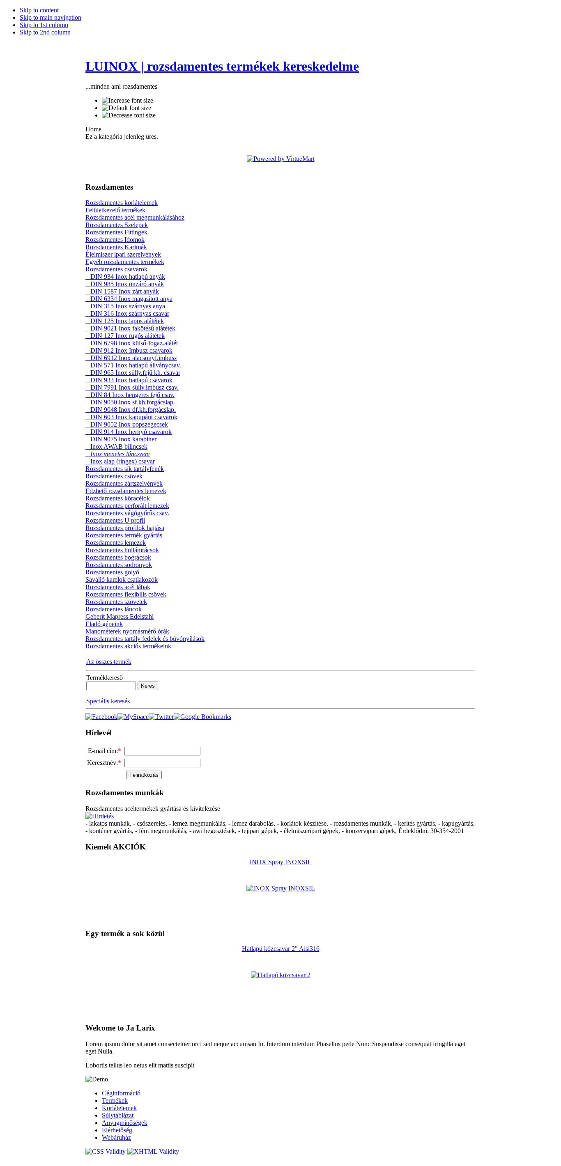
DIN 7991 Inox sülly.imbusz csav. (132, 387)
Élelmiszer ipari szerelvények (123, 254)
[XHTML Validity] (153, 1151)
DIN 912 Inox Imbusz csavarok (128, 350)
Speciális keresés (108, 701)
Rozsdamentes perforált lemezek (127, 505)
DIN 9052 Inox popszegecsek (126, 424)
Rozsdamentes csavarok (116, 269)
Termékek (115, 1100)
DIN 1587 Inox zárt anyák (122, 291)
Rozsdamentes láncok (113, 609)
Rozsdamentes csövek (114, 476)
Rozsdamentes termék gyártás (123, 535)
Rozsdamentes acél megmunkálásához (134, 217)
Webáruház (116, 1137)
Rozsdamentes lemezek (115, 542)
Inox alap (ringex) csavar (120, 461)
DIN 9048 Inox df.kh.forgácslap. (130, 409)
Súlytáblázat (117, 1115)
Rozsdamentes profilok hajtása (124, 527)
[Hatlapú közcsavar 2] (280, 974)
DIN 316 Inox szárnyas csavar (127, 313)
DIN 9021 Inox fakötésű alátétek (130, 328)
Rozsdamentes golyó (112, 572)
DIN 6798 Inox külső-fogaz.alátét (131, 343)
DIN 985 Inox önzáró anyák (124, 283)
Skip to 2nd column (45, 32)
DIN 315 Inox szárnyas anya (125, 306)
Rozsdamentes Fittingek (116, 232)
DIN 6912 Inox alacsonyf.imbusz (131, 357)
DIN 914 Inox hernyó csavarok (128, 431)
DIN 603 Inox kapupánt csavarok (131, 416)
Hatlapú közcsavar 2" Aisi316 (281, 948)
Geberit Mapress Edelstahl (119, 616)
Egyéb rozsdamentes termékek (124, 261)
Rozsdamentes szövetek (116, 601)
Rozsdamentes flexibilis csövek (125, 594)
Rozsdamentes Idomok (115, 239)
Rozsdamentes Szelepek (116, 224)
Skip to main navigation (50, 17)
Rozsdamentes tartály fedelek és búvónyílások (145, 638)
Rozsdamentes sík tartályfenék (124, 468)
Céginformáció (121, 1093)
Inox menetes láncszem (117, 453)
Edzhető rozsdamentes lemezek (125, 490)
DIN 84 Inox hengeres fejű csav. (130, 394)
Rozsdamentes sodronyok (118, 564)
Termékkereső (104, 677)
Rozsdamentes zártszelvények (124, 483)
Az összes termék (108, 661)
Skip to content (39, 10)
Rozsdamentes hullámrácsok (122, 549)
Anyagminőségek (124, 1122)
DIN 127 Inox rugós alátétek (125, 335)
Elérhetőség (117, 1130)
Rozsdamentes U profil (115, 520)
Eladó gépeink (104, 623)
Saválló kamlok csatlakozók (121, 579)
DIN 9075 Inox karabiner (120, 439)
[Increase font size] (127, 100)
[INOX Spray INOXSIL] (280, 888)
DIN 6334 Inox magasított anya (128, 298)
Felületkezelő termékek (115, 210)
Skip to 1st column (44, 24)
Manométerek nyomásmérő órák (127, 631)
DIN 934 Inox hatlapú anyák (125, 276)
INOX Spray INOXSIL (281, 861)
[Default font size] (126, 108)
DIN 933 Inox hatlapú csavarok (128, 379)
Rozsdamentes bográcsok (118, 557)
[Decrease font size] (129, 115)
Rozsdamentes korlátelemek (121, 202)
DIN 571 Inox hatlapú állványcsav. (133, 365)
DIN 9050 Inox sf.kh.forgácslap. (130, 402)
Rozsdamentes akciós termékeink (128, 646)
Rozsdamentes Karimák (116, 246)
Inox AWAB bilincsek (116, 446)
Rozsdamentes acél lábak (117, 586)
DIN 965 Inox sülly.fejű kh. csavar (132, 372)
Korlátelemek (119, 1107)
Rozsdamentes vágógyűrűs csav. (127, 513)
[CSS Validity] (106, 1151)
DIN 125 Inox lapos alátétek (124, 320)
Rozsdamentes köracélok (117, 498)
